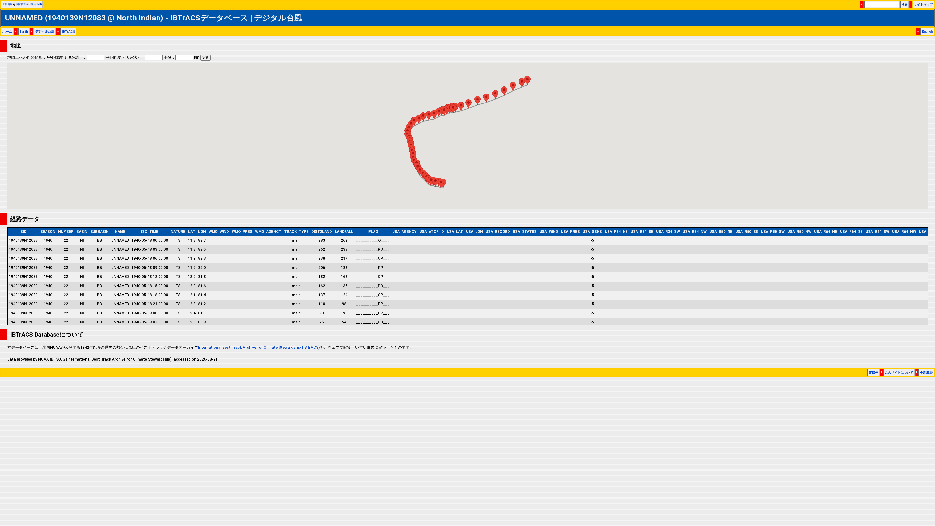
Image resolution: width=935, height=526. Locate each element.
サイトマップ (923, 4)
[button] (441, 183)
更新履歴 (926, 372)
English (927, 31)
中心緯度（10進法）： (67, 57)
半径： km (181, 57)
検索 (904, 4)
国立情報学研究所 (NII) (29, 4)
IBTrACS (68, 31)
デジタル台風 (44, 31)
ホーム (7, 31)
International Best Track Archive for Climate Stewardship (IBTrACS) (259, 347)
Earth (23, 31)
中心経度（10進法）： (125, 57)
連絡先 (873, 372)
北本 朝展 (7, 4)
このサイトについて (899, 372)
